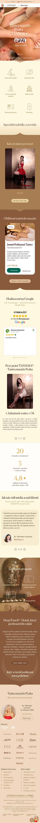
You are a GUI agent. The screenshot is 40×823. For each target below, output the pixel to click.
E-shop (26, 788)
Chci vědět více (20, 663)
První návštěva (8, 777)
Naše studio (7, 772)
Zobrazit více (26, 271)
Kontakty (6, 785)
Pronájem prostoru (30, 791)
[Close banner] (34, 2)
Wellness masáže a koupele (30, 779)
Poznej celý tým (20, 201)
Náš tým (6, 775)
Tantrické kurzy (28, 775)
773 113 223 (11, 5)
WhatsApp (24, 5)
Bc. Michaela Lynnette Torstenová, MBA (27, 708)
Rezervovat (14, 270)
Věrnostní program (30, 785)
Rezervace (7, 788)
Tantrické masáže (29, 772)
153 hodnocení (24, 319)
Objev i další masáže (20, 281)
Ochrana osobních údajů (7, 815)
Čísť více (27, 718)
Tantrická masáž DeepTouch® (9, 781)
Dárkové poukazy (29, 782)
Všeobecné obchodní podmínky (19, 815)
